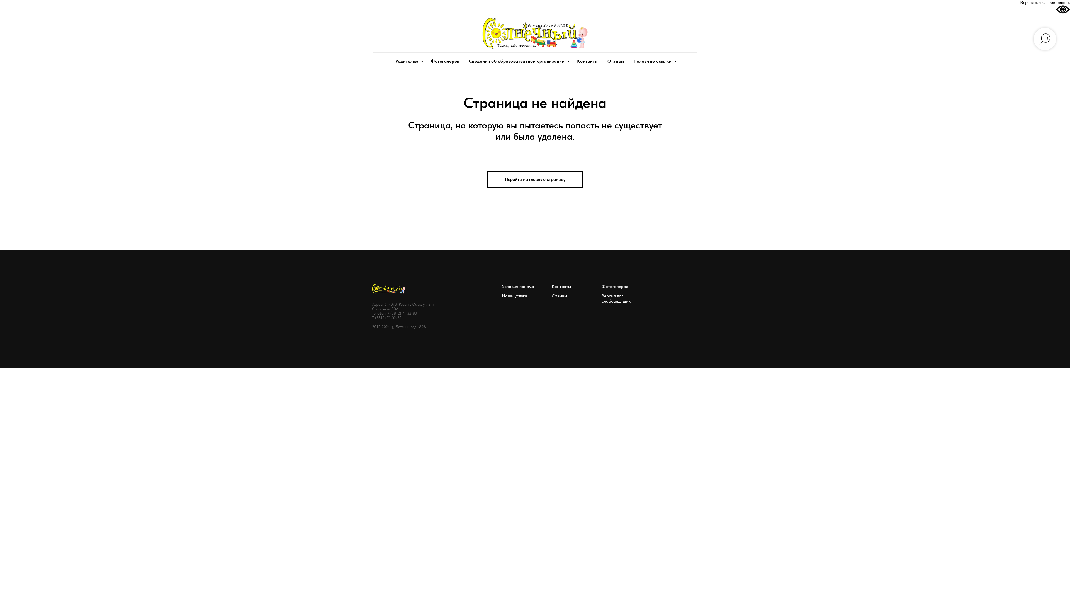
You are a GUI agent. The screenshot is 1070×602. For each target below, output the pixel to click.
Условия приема (518, 286)
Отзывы (615, 61)
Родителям (407, 61)
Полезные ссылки (653, 61)
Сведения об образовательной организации (517, 61)
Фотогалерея (445, 61)
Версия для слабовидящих (616, 298)
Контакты (587, 61)
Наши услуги (514, 295)
